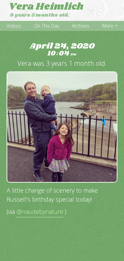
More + (110, 26)
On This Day (46, 26)
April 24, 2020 (62, 49)
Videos (14, 26)
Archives (80, 26)
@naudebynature (40, 212)
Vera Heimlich (46, 7)
